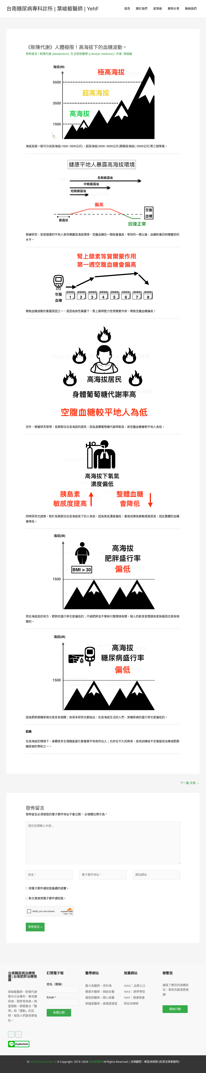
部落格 (157, 8)
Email (51, 997)
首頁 (127, 8)
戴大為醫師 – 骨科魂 (98, 986)
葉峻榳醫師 (96, 1062)
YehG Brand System (41, 1062)
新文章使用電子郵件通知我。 (47, 898)
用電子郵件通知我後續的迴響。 (49, 888)
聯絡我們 (191, 8)
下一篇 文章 (189, 783)
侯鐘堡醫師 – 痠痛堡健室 (101, 1003)
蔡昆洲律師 (131, 1003)
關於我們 (141, 8)
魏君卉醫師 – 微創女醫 (99, 992)
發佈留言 (31, 54)
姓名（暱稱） (55, 984)
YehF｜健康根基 (134, 997)
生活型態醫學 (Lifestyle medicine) (92, 54)
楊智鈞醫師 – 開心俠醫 (99, 997)
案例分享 (173, 8)
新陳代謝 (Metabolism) (54, 54)
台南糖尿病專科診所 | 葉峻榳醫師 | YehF (52, 9)
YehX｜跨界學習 (134, 992)
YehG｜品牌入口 (134, 986)
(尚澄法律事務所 (168, 1062)
